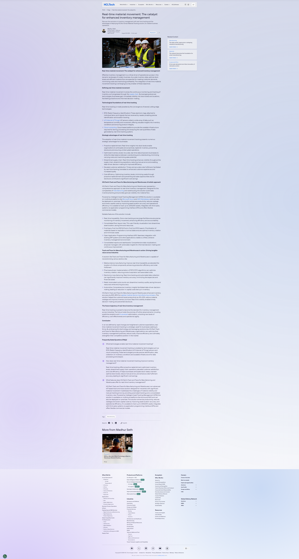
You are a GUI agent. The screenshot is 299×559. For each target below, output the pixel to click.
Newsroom (157, 499)
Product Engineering (107, 515)
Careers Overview (185, 477)
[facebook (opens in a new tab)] (109, 423)
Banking (130, 511)
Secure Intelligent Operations (134, 482)
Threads (167, 548)
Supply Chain (105, 533)
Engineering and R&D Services (109, 510)
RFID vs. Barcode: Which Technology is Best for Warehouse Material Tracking (117, 457)
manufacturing (118, 191)
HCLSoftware (175, 4)
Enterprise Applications (108, 504)
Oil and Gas (130, 524)
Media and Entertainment (133, 538)
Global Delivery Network (161, 494)
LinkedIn (146, 548)
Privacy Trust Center (160, 501)
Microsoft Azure (128, 199)
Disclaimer (148, 552)
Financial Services (131, 509)
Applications (105, 496)
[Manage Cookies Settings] (5, 556)
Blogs (108, 10)
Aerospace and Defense (133, 501)
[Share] (159, 32)
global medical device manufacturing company (138, 295)
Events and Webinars (160, 516)
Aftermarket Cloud (133, 494)
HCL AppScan (133, 486)
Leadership (158, 497)
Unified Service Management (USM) (111, 531)
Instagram (153, 548)
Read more (117, 449)
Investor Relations (159, 495)
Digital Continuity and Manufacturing (111, 512)
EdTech (104, 508)
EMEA (182, 503)
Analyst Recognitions (160, 482)
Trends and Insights (160, 512)
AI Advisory (105, 479)
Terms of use (165, 552)
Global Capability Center (108, 518)
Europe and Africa (185, 489)
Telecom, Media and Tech (133, 532)
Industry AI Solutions (107, 490)
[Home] (109, 5)
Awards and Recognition (161, 486)
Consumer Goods (131, 505)
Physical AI (152, 32)
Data (104, 500)
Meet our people (185, 480)
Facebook (131, 548)
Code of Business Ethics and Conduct (164, 488)
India (182, 491)
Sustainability (158, 505)
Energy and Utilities (131, 507)
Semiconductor (131, 539)
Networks (105, 527)
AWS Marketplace (143, 199)
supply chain (134, 94)
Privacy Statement (156, 552)
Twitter (139, 548)
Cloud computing (110, 127)
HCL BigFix (132, 484)
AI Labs (106, 481)
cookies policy (161, 555)
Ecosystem (141, 4)
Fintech (129, 514)
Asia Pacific (184, 487)
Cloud (104, 521)
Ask (185, 4)
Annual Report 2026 (160, 484)
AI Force (105, 487)
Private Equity (130, 526)
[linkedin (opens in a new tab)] (116, 423)
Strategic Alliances (160, 503)
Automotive (130, 503)
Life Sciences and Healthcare (134, 518)
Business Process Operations (109, 506)
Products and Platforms (134, 475)
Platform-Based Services (108, 529)
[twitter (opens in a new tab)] (112, 423)
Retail (128, 530)
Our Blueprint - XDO (132, 477)
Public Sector (130, 528)
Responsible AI (108, 483)
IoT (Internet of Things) (112, 120)
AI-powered (123, 314)
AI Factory (105, 485)
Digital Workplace (107, 525)
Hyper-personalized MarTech (136, 491)
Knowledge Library (160, 518)
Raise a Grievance (179, 552)
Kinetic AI (105, 492)
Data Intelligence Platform (135, 479)
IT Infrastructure (106, 520)
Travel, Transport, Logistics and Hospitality (137, 542)
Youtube (160, 548)
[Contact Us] (193, 4)
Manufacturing (111, 416)
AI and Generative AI (107, 477)
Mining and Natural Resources (134, 522)
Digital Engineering (107, 514)
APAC (182, 505)
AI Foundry (105, 488)
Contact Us (142, 552)
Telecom (130, 534)
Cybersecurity (106, 523)
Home (103, 10)
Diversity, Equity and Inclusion (162, 492)
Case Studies (158, 514)
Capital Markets (131, 512)
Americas (183, 485)
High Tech (130, 536)
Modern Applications (107, 502)
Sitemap (172, 552)
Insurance (130, 516)
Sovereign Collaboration (135, 489)
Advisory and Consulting (108, 498)
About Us (157, 480)
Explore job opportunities (187, 482)
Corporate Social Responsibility (163, 490)
